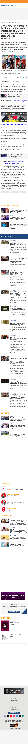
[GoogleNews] (17, 716)
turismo (15, 109)
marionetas (8, 84)
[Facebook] (5, 716)
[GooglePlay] (23, 716)
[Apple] (20, 716)
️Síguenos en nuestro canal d (9, 124)
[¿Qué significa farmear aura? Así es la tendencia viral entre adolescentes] (5, 345)
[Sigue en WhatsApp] (24, 77)
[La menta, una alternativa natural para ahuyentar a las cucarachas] (5, 538)
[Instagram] (14, 716)
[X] (8, 716)
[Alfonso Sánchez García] (3, 495)
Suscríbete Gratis (14, 611)
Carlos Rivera (17, 167)
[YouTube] (11, 716)
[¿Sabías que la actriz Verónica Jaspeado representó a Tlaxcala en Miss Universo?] (5, 211)
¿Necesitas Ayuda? (14, 712)
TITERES (23, 192)
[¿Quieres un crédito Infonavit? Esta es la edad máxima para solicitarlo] (5, 545)
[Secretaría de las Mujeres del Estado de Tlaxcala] (3, 488)
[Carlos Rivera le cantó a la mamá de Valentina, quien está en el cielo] (5, 218)
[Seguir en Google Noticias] (26, 77)
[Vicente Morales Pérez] (3, 502)
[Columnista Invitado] (3, 509)
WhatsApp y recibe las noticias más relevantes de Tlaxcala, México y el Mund (14, 126)
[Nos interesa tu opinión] (14, 691)
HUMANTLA (14, 192)
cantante (20, 133)
